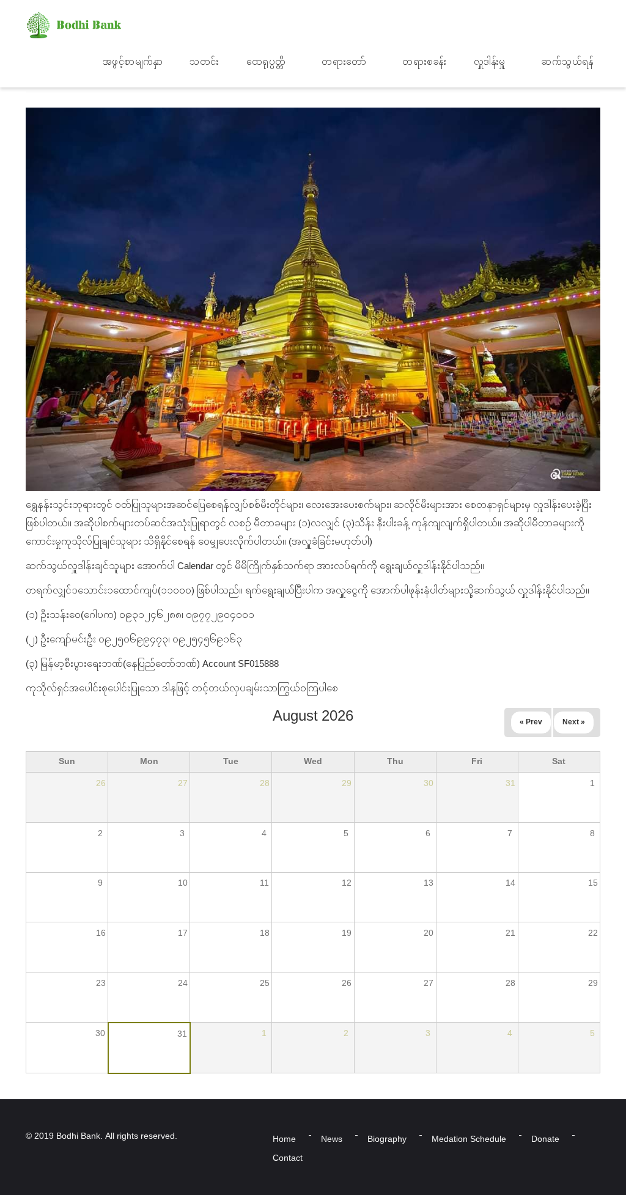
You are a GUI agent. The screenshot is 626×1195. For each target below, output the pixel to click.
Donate (545, 1139)
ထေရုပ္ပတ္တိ (266, 62)
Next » (573, 722)
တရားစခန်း (424, 62)
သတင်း (204, 62)
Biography (387, 1139)
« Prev (531, 722)
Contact (288, 1158)
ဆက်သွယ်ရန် (567, 62)
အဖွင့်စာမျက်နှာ (133, 62)
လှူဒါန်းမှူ (490, 62)
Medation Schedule (469, 1139)
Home (284, 1139)
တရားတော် (344, 62)
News (331, 1139)
